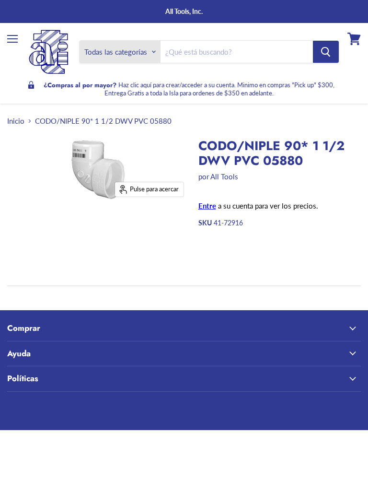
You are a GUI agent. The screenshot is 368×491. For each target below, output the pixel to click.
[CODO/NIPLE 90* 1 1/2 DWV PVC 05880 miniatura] (48, 226)
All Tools (224, 176)
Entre (207, 205)
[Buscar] (326, 52)
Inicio (15, 121)
